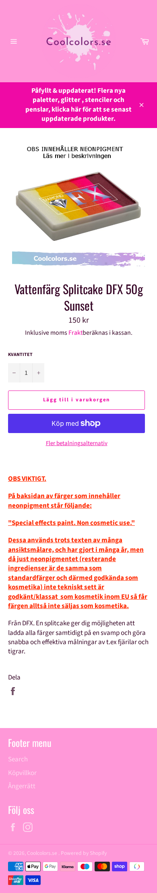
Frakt (75, 332)
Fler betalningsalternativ (76, 443)
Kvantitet (20, 355)
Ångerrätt (21, 786)
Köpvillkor (22, 773)
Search (18, 759)
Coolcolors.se (42, 853)
